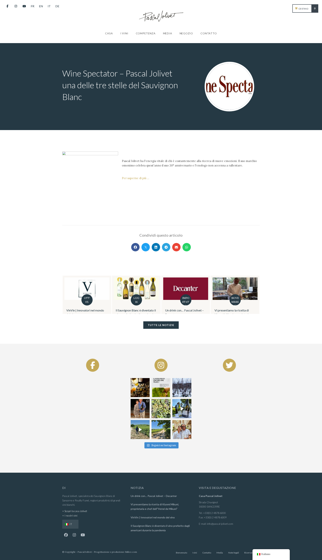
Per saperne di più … (135, 178)
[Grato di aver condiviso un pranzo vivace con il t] (181, 429)
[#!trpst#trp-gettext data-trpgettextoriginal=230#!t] (140, 387)
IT (70, 524)
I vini (194, 552)
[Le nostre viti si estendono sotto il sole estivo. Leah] (161, 429)
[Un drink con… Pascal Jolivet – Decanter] (158, 295)
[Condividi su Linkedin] (156, 247)
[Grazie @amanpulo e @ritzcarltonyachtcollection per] (140, 408)
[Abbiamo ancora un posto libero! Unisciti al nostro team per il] (161, 387)
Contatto (206, 552)
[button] (66, 535)
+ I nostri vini (69, 515)
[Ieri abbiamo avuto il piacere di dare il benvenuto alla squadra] (181, 408)
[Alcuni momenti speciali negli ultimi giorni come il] (181, 387)
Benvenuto (181, 552)
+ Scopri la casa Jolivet (74, 511)
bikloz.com (131, 551)
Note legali (233, 552)
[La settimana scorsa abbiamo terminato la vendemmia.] (161, 408)
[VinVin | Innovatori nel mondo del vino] (257, 295)
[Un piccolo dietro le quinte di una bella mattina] (140, 429)
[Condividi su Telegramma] (166, 247)
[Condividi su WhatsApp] (186, 247)
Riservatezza (250, 552)
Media (220, 552)
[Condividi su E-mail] (176, 247)
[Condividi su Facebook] (135, 247)
